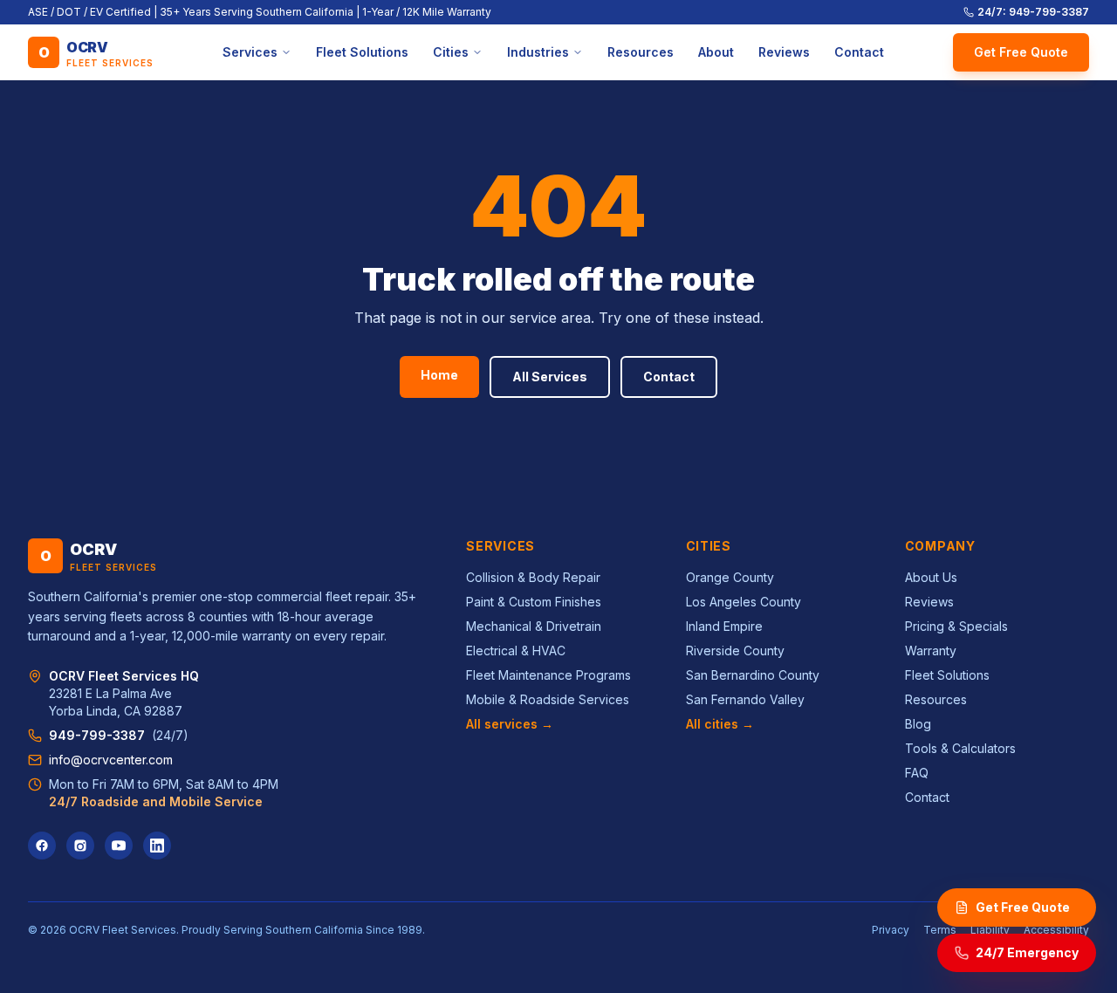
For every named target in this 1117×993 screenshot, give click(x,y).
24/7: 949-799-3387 (1033, 11)
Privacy (890, 929)
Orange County (730, 577)
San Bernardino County (752, 675)
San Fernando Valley (745, 699)
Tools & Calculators (960, 748)
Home (439, 374)
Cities (451, 52)
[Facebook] (42, 845)
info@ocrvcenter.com (111, 759)
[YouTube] (119, 845)
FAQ (917, 772)
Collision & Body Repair (533, 577)
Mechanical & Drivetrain (533, 626)
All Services (549, 376)
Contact (859, 52)
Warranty (930, 650)
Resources (640, 52)
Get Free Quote (1021, 52)
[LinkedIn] (157, 845)
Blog (918, 723)
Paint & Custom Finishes (533, 601)
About (716, 52)
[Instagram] (80, 845)
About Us (931, 577)
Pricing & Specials (956, 626)
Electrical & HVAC (515, 650)
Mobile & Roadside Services (547, 699)
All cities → (720, 723)
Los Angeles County (743, 601)
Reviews (784, 52)
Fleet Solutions (362, 52)
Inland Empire (724, 626)
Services (250, 52)
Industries (538, 52)
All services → (509, 723)
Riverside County (735, 650)
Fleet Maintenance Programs (548, 675)
